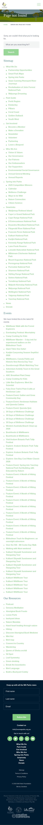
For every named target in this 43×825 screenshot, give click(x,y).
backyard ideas (13, 618)
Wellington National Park (19, 292)
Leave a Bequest (16, 145)
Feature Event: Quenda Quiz (18, 408)
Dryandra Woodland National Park (23, 225)
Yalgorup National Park (18, 295)
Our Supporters (15, 167)
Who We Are (11, 149)
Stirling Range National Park (21, 274)
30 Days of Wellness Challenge (20, 412)
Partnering (13, 141)
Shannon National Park (18, 271)
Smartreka (10, 207)
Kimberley (13, 105)
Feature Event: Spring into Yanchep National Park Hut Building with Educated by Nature (22, 468)
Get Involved (11, 123)
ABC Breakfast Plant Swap (18, 375)
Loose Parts (11, 615)
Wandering (11, 647)
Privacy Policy (21, 777)
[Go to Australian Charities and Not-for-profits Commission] (19, 810)
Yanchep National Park (18, 299)
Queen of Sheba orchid (16, 651)
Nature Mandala (13, 622)
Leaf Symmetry (13, 658)
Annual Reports (15, 177)
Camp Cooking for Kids (16, 336)
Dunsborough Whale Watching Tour (22, 365)
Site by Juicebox (21, 786)
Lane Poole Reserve (17, 246)
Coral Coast (13, 112)
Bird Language (12, 668)
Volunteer (12, 138)
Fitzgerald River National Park (21, 228)
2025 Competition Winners (20, 185)
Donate (9, 307)
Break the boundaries (16, 665)
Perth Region (14, 101)
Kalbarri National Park (18, 236)
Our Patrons (13, 160)
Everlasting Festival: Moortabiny (20, 333)
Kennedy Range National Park (22, 243)
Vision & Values (15, 152)
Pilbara (11, 109)
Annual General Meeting (19, 174)
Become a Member (16, 127)
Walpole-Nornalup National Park (22, 285)
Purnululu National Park (19, 267)
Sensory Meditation (15, 608)
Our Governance (15, 156)
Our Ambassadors (16, 163)
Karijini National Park (17, 239)
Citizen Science (15, 203)
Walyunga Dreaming (17, 94)
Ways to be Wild (15, 196)
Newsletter (13, 134)
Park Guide (11, 98)
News (8, 303)
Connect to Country (15, 643)
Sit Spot (9, 654)
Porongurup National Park (20, 263)
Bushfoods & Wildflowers (17, 432)
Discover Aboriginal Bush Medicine (22, 633)
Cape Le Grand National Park (21, 214)
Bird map (10, 640)
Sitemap (21, 770)
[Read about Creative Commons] (21, 815)
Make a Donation (16, 130)
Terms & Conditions (21, 773)
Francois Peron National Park (21, 232)
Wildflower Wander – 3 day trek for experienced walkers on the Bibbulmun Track (21, 342)
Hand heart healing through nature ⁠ (22, 626)
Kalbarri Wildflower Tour (17, 578)
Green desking (12, 661)
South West (13, 119)
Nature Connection (17, 199)
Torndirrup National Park (19, 281)
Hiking (9, 629)
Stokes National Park (17, 278)
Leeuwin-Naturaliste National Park (23, 250)
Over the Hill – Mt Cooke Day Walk (21, 545)
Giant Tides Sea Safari (16, 349)
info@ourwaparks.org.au (21, 729)
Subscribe (21, 717)
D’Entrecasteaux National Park (22, 221)
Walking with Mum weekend (18, 549)
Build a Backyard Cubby (17, 672)
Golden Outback (15, 116)
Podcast (9, 604)
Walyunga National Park (19, 288)
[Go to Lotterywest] (30, 810)
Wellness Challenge (17, 192)
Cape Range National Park (20, 218)
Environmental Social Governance (23, 170)
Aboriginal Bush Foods (16, 611)
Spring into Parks (14, 182)
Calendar (12, 189)
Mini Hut (9, 636)
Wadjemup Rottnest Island (20, 211)
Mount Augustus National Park (22, 260)
